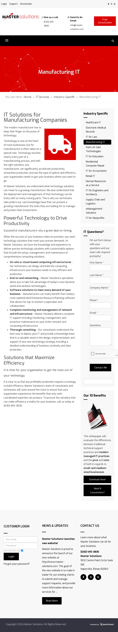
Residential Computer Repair (95, 163)
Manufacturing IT (95, 142)
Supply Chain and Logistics (95, 201)
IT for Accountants (96, 170)
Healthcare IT (93, 122)
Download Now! (97, 479)
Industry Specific (64, 97)
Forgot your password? (17, 563)
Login (4, 3)
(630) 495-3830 (90, 551)
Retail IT (90, 176)
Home (27, 97)
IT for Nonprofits (95, 218)
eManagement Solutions (94, 210)
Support (13, 3)
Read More (52, 600)
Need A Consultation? (97, 490)
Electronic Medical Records (96, 129)
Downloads (26, 3)
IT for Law (91, 136)
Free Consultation (105, 21)
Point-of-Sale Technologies (93, 149)
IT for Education (94, 156)
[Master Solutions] (20, 17)
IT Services (42, 97)
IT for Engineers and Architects (97, 192)
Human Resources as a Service (96, 183)
